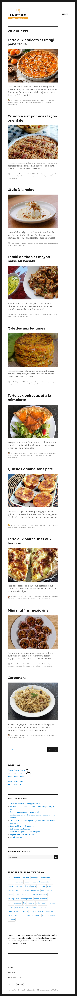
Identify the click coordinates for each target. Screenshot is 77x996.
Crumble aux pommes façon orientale (25, 812)
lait (49, 243)
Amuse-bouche (35, 314)
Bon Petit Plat (12, 990)
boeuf (11, 886)
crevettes (35, 890)
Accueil (11, 967)
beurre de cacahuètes (41, 882)
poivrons (31, 666)
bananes (19, 882)
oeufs (27, 102)
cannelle (15, 176)
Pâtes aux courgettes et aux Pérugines (25, 832)
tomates (51, 916)
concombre (13, 890)
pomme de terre (36, 911)
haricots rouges (13, 666)
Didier (13, 243)
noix (38, 903)
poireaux (19, 384)
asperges (34, 878)
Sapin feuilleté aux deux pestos (22, 826)
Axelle (13, 382)
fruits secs (21, 102)
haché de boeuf (40, 899)
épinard (12, 920)
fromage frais (14, 899)
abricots (43, 100)
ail (42, 382)
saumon (30, 916)
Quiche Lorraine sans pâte (30, 469)
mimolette (22, 455)
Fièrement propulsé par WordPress (48, 990)
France (35, 243)
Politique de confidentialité (26, 990)
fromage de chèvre (39, 894)
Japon (43, 314)
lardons (10, 527)
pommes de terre (28, 384)
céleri (11, 894)
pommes (36, 176)
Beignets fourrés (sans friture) (22, 835)
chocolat (41, 886)
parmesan (53, 735)
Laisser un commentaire (17, 245)
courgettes (24, 890)
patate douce (31, 907)
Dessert (28, 100)
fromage (25, 894)
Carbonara (17, 678)
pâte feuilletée (34, 102)
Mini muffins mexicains (28, 610)
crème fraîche (14, 455)
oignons (25, 666)
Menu (65, 14)
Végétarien (35, 100)
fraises (17, 894)
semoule (42, 176)
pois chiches (13, 911)
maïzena (22, 176)
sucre (41, 102)
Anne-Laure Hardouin (18, 174)
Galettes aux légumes (26, 328)
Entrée (29, 382)
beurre (15, 102)
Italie (32, 735)
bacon (11, 882)
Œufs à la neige (21, 190)
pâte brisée (34, 455)
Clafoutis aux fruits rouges (20, 829)
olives (11, 907)
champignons (30, 886)
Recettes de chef (14, 977)
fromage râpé (44, 525)
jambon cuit (53, 525)
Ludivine (13, 525)
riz (23, 916)
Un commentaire (44, 599)
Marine (13, 664)
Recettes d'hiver (43, 453)
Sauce (37, 735)
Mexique (44, 664)
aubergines (45, 878)
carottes (45, 382)
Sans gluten (37, 596)
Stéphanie (14, 314)
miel (26, 176)
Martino (13, 100)
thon (9, 316)
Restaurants (12, 972)
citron (49, 886)
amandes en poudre (50, 174)
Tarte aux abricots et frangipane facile (25, 804)
